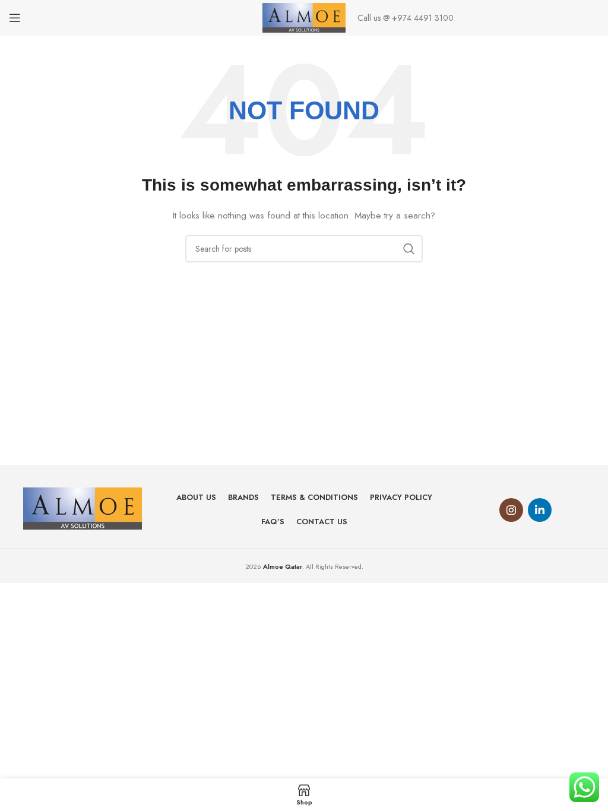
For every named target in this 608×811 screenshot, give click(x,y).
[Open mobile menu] (15, 18)
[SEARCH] (409, 248)
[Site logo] (304, 17)
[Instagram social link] (511, 510)
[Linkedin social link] (540, 510)
